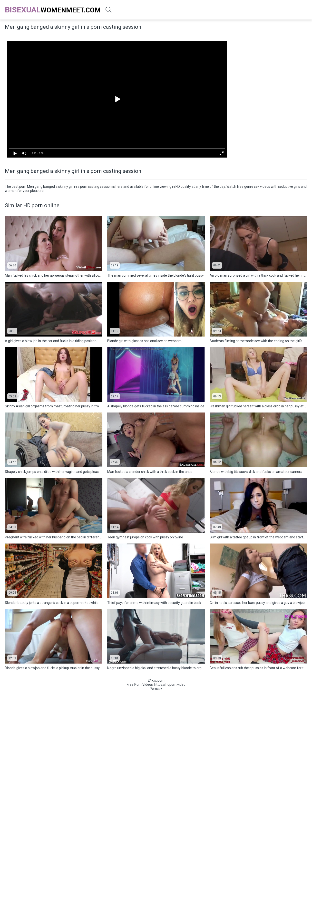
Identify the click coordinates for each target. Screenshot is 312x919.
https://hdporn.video (169, 684)
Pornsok (156, 689)
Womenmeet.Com (53, 9)
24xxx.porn (156, 680)
